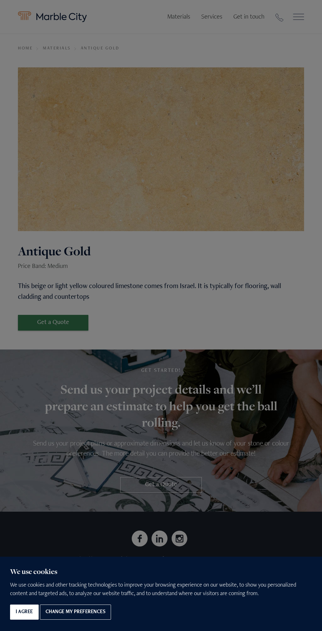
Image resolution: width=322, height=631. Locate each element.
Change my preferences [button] (76, 612)
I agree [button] (24, 612)
